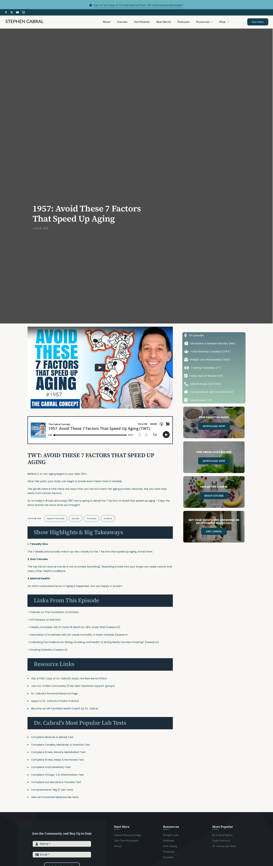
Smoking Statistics (41, 650)
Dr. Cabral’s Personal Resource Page (54, 693)
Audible (108, 518)
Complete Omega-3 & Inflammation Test (57, 775)
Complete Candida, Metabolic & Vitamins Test (60, 745)
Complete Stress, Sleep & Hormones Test (57, 760)
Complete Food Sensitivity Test (51, 767)
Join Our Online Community (48, 686)
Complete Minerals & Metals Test (52, 737)
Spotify (75, 518)
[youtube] (17, 12)
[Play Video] (100, 367)
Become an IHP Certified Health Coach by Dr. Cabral (64, 708)
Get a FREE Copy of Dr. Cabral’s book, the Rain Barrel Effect (69, 678)
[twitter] (11, 12)
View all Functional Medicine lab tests (55, 797)
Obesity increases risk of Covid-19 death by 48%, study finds (67, 627)
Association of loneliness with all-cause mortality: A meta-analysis (72, 635)
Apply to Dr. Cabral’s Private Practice (55, 701)
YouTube (91, 518)
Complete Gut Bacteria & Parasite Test (56, 782)
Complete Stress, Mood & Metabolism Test (58, 752)
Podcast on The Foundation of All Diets (54, 612)
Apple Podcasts (55, 518)
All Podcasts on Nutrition (45, 620)
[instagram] (23, 12)
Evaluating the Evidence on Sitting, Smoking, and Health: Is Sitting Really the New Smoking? (87, 642)
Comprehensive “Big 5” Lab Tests (52, 790)
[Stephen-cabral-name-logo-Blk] (24, 20)
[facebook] (6, 12)
